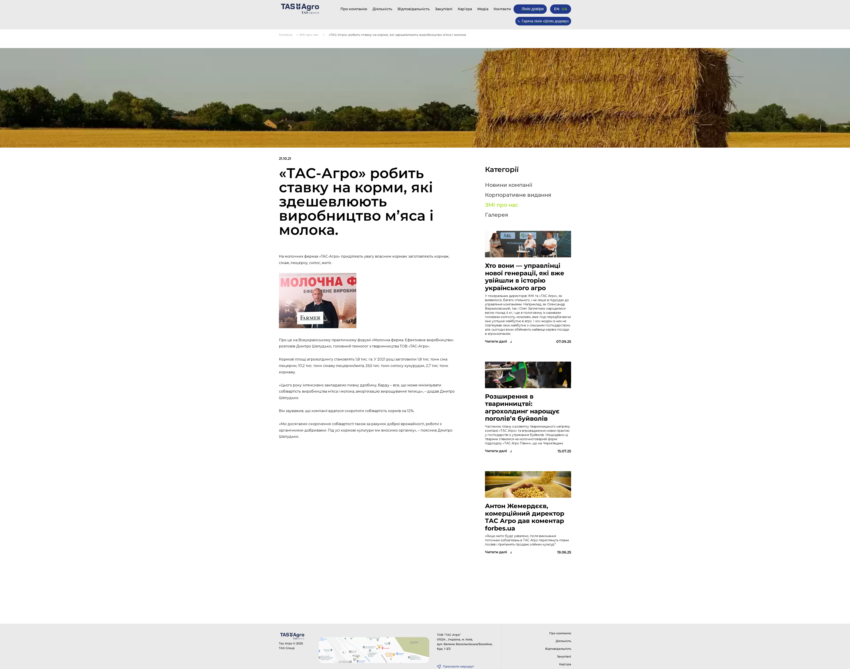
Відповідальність (414, 9)
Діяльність (382, 9)
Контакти (502, 9)
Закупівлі (443, 9)
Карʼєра (465, 9)
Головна (285, 35)
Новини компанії (508, 185)
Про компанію (353, 9)
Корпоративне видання (518, 195)
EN (556, 9)
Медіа (482, 9)
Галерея (496, 215)
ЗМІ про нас (309, 35)
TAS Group (287, 648)
